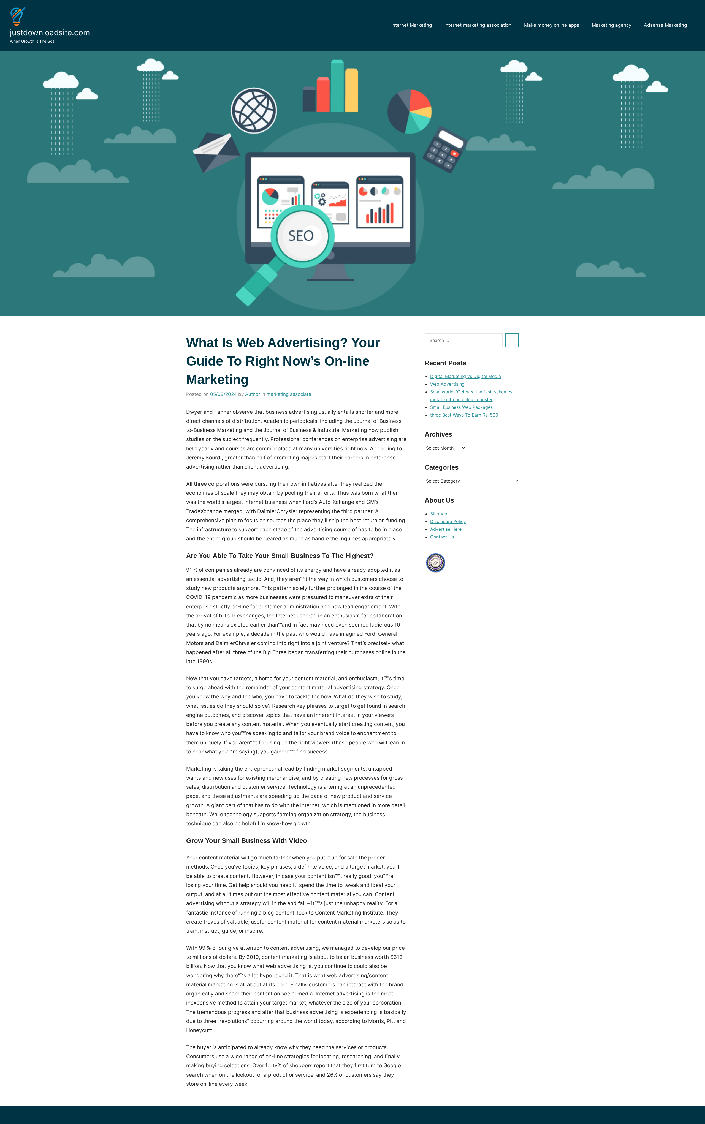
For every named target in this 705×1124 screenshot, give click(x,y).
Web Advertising (447, 384)
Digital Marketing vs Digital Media (465, 376)
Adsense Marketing (665, 25)
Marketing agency (611, 25)
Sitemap (438, 513)
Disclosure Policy (448, 521)
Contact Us (442, 537)
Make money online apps (551, 25)
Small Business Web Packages (461, 407)
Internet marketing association (477, 25)
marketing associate (289, 394)
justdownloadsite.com (50, 32)
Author (252, 394)
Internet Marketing (411, 25)
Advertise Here (446, 529)
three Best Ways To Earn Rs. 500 (464, 415)
